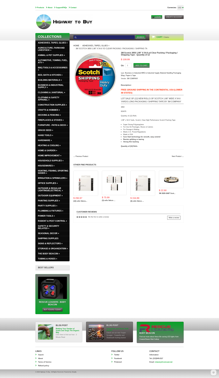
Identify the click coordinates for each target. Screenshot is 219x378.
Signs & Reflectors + (50, 243)
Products (40, 7)
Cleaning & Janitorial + (51, 92)
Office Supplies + (48, 183)
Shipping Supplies (48, 238)
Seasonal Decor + (48, 233)
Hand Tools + (45, 135)
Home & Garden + (47, 150)
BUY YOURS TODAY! (52, 310)
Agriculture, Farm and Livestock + (51, 49)
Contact (73, 7)
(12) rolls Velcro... (80, 201)
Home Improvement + (49, 155)
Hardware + (45, 140)
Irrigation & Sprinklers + (52, 178)
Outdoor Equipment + (50, 196)
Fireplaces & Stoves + (51, 120)
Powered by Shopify (70, 372)
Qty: (122, 65)
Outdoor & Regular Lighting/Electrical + (50, 189)
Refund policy (43, 366)
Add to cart (141, 65)
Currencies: (171, 7)
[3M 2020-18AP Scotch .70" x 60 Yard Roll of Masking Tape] (171, 179)
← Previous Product (80, 156)
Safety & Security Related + (48, 227)
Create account (174, 17)
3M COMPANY (132, 78)
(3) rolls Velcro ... (108, 200)
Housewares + (46, 166)
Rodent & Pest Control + (52, 221)
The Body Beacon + (49, 254)
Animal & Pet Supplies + (51, 55)
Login (158, 17)
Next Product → (178, 156)
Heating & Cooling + (49, 145)
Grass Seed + (45, 130)
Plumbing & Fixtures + (50, 211)
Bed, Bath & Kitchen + (50, 75)
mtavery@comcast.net (163, 362)
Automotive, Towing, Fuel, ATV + (53, 61)
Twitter (116, 355)
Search (41, 355)
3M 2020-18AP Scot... (167, 193)
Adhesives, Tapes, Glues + (96, 45)
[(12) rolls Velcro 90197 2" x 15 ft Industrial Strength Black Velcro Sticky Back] (85, 183)
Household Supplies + (50, 161)
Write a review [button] (174, 218)
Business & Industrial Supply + (51, 86)
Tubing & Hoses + (47, 259)
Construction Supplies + (52, 105)
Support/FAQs (61, 7)
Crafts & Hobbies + (49, 110)
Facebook (118, 358)
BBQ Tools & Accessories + (52, 69)
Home (76, 45)
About (50, 7)
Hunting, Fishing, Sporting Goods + (53, 172)
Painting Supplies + (49, 201)
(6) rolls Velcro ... (137, 201)
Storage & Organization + (53, 248)
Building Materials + (50, 80)
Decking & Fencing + (49, 115)
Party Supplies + (47, 206)
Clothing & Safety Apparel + (48, 98)
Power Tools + (46, 216)
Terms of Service (44, 362)
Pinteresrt (118, 362)
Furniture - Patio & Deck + (53, 125)
